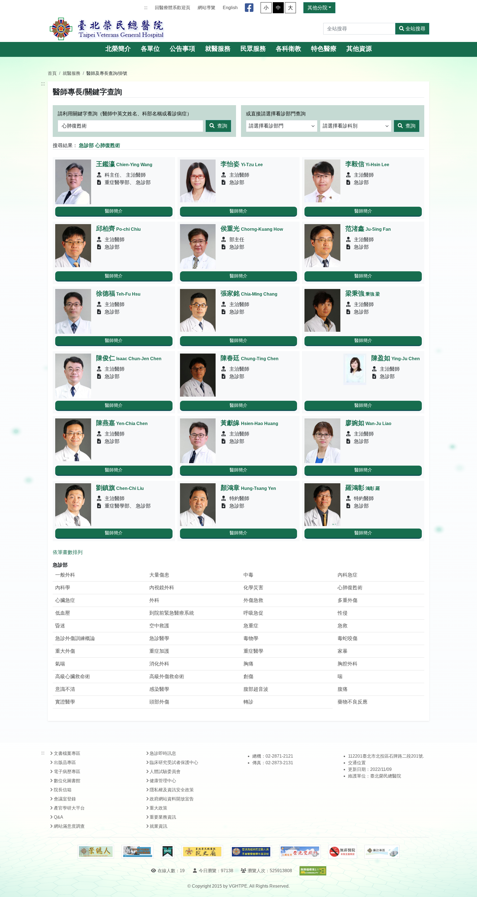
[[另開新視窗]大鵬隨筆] (300, 851)
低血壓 (62, 613)
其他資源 (359, 48)
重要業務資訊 (163, 817)
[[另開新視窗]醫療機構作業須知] (251, 851)
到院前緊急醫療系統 (171, 613)
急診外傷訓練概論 (75, 638)
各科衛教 (288, 48)
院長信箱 (62, 789)
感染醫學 (159, 689)
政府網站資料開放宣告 (172, 799)
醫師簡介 (114, 211)
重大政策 (158, 808)
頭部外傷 (159, 702)
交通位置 (357, 762)
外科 (154, 600)
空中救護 (159, 625)
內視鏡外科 (161, 587)
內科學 (62, 587)
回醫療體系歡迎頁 (172, 7)
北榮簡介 (118, 48)
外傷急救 (253, 600)
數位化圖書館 (67, 780)
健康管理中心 (163, 780)
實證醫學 (65, 702)
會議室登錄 (65, 799)
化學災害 (253, 587)
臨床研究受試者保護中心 (174, 762)
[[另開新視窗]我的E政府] (167, 852)
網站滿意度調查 (69, 826)
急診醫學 (159, 638)
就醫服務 (217, 48)
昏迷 (60, 625)
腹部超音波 (255, 689)
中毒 (248, 575)
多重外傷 (347, 600)
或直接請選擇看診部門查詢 (276, 113)
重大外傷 (65, 651)
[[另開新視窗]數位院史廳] (202, 851)
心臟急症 (65, 600)
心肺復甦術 (350, 587)
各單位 (150, 48)
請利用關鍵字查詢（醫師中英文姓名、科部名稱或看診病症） (125, 113)
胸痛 (248, 664)
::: (145, 7)
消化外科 (159, 664)
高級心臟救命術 (72, 676)
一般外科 (65, 575)
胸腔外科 (347, 664)
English (230, 7)
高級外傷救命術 (166, 676)
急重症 (250, 625)
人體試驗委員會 (165, 771)
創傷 (248, 676)
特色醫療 (323, 48)
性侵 (343, 613)
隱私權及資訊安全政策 (172, 789)
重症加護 (159, 651)
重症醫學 (253, 651)
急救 (343, 625)
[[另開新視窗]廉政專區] (381, 852)
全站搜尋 (415, 28)
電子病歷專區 (67, 771)
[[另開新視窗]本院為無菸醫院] (342, 852)
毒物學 (250, 638)
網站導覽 (206, 7)
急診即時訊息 (163, 753)
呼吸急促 (253, 613)
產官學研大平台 (69, 808)
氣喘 (60, 664)
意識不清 (65, 689)
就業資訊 (158, 826)
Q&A (58, 817)
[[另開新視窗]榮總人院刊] (96, 852)
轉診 (248, 702)
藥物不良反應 (352, 702)
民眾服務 (253, 48)
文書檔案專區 (67, 753)
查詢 (221, 126)
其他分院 (317, 7)
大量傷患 (159, 575)
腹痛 (343, 689)
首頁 (52, 73)
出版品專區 (65, 762)
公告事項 (182, 48)
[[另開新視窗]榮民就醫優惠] (137, 852)
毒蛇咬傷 (347, 638)
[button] (467, 887)
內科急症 (347, 575)
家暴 (343, 651)
